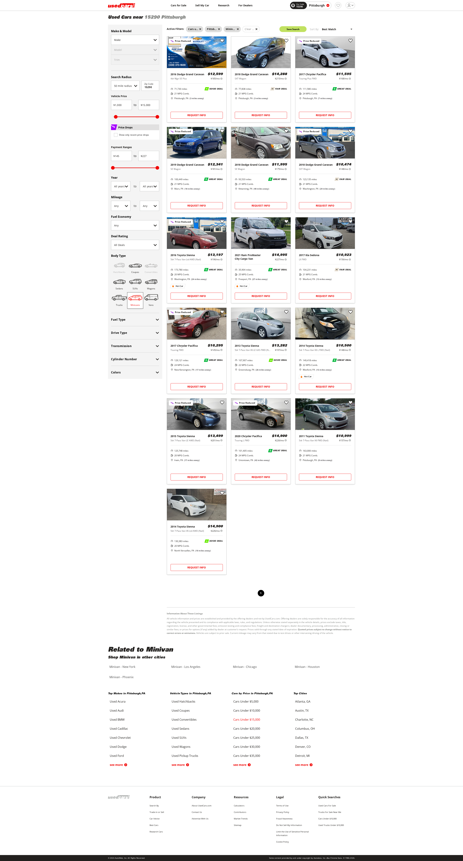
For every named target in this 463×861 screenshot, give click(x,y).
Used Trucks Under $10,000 (331, 825)
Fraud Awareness (284, 818)
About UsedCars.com (201, 805)
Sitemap (237, 825)
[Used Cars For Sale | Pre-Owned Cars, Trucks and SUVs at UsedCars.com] (121, 5)
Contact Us (197, 812)
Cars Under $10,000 (327, 818)
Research (223, 5)
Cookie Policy (282, 841)
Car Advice (155, 818)
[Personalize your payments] (221, 78)
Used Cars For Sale (327, 805)
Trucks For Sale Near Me (329, 812)
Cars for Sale (178, 5)
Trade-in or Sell (157, 812)
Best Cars (154, 825)
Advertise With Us (200, 818)
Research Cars (156, 831)
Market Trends (241, 818)
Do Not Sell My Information (289, 825)
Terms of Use (282, 805)
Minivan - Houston (307, 667)
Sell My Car (202, 5)
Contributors (240, 812)
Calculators (239, 805)
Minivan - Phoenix (121, 677)
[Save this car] (222, 40)
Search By (154, 805)
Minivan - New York (122, 667)
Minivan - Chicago (245, 667)
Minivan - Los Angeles (185, 667)
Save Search (293, 29)
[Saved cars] (338, 5)
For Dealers (245, 5)
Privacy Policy (282, 812)
